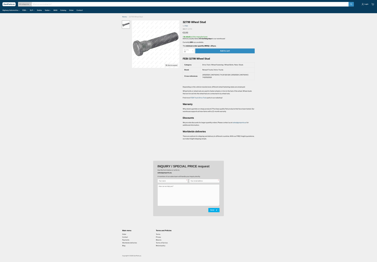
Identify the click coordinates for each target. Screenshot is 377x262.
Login (366, 4)
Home (124, 17)
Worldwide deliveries (129, 243)
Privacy (158, 237)
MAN (55, 10)
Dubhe (39, 10)
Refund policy (160, 246)
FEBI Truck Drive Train (198, 98)
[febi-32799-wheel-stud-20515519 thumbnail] (126, 24)
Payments (125, 240)
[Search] (351, 4)
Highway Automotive (10, 10)
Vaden (47, 10)
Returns (158, 240)
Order (71, 10)
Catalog (63, 10)
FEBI (24, 10)
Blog (123, 246)
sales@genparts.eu (239, 122)
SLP (31, 10)
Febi (186, 26)
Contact (80, 10)
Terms (158, 234)
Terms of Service (162, 243)
